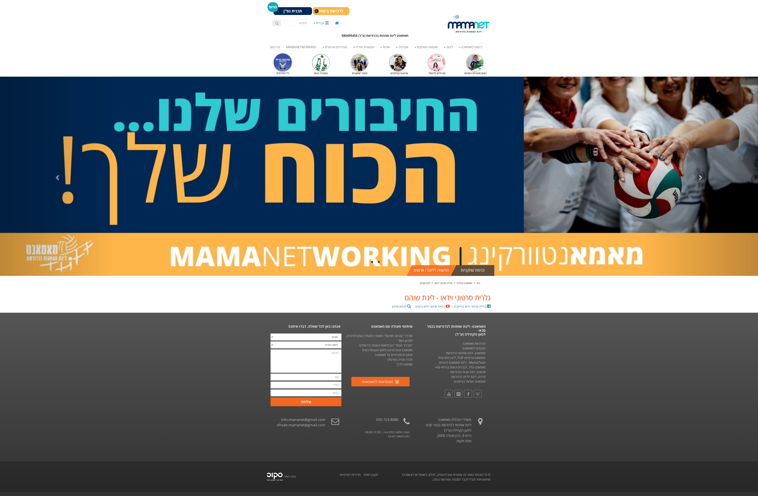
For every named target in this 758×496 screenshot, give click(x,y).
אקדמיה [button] (403, 47)
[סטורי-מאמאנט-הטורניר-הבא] (321, 63)
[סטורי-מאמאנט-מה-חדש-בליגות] (436, 63)
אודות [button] (386, 47)
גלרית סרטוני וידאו (443, 283)
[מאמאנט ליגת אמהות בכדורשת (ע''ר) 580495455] (469, 23)
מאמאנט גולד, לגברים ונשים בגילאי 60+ (460, 367)
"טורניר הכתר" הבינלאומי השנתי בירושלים (386, 345)
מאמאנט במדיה (464, 283)
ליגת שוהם (425, 283)
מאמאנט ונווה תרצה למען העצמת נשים (387, 350)
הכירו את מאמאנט (474, 343)
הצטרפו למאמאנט (474, 348)
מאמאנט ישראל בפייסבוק (470, 381)
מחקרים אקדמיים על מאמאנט (394, 355)
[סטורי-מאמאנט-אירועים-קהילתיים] (398, 63)
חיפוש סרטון (399, 306)
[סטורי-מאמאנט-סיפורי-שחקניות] (359, 63)
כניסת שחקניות (472, 270)
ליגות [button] (449, 47)
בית (478, 283)
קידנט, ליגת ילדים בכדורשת (468, 377)
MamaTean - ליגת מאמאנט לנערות (462, 362)
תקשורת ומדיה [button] (364, 47)
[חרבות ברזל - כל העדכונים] (283, 63)
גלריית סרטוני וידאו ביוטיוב (430, 306)
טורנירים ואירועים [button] (335, 47)
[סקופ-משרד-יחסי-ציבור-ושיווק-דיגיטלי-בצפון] (274, 476)
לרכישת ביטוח (331, 11)
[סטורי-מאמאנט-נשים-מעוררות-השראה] (475, 63)
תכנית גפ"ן (292, 11)
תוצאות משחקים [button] (427, 47)
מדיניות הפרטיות (350, 474)
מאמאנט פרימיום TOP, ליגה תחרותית (462, 358)
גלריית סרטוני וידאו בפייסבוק (470, 306)
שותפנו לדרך (404, 364)
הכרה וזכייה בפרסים (400, 359)
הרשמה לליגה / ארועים (431, 270)
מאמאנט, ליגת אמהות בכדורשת (466, 353)
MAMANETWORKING (301, 47)
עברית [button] (320, 23)
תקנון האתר (370, 474)
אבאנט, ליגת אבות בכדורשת (468, 372)
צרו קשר (274, 47)
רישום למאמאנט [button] (471, 47)
